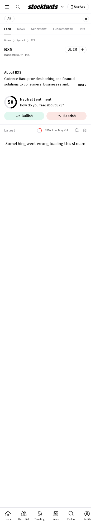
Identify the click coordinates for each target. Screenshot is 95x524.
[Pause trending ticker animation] (86, 19)
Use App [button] (80, 6)
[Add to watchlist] (83, 50)
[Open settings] (85, 130)
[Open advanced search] (77, 130)
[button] (9, 19)
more (82, 84)
